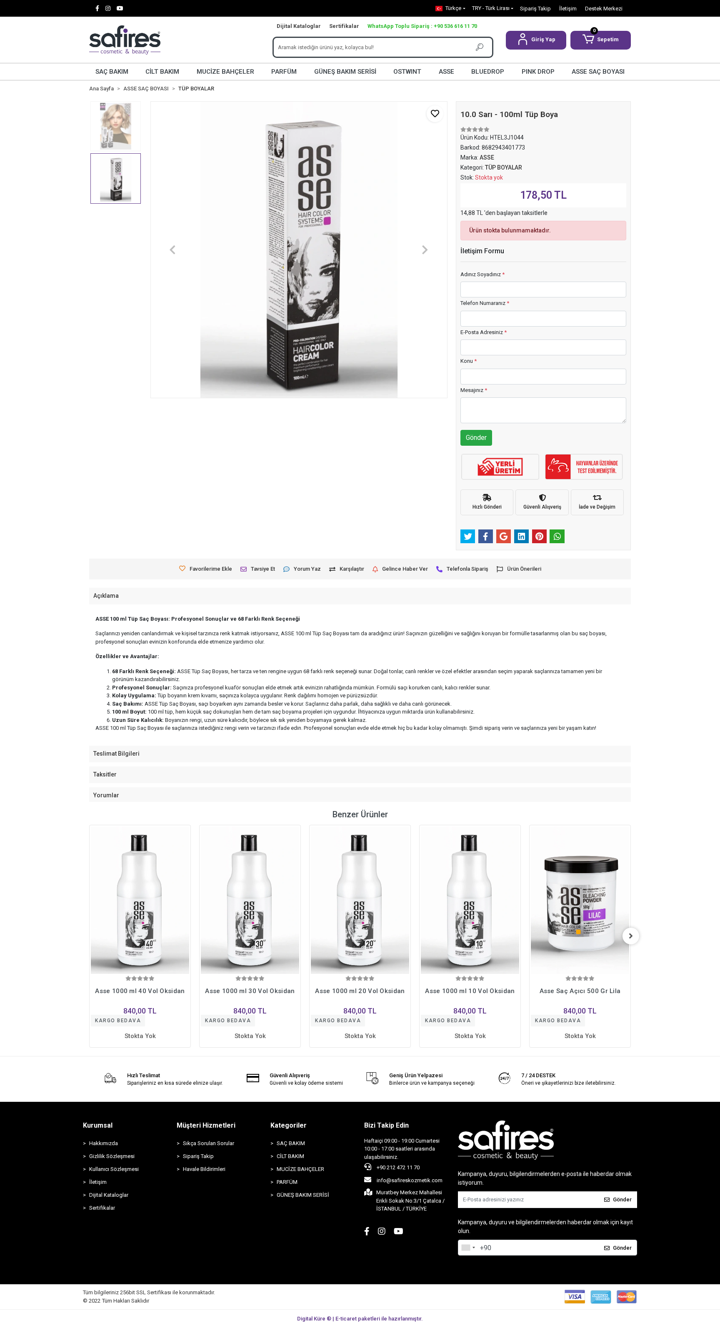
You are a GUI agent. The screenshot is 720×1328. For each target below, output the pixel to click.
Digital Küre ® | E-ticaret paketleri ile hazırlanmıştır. (360, 1319)
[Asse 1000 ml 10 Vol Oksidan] (360, 900)
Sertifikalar (344, 26)
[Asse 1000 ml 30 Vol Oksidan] (140, 900)
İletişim (568, 8)
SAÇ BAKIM (111, 71)
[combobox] (468, 1247)
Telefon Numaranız (484, 303)
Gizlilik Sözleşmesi (112, 1156)
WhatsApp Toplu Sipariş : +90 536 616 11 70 (422, 26)
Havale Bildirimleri (204, 1169)
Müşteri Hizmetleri (206, 1125)
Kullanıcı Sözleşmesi (114, 1169)
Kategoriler (288, 1125)
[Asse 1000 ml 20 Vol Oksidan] (250, 900)
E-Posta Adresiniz (483, 332)
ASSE (446, 71)
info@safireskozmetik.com (408, 1180)
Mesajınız (473, 390)
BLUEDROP (487, 71)
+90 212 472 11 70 (397, 1167)
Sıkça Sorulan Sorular (208, 1143)
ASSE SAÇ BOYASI (598, 71)
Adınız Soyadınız (482, 274)
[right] (630, 936)
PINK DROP (538, 71)
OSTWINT (407, 71)
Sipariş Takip (535, 8)
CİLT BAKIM (162, 71)
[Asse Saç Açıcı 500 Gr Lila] (470, 900)
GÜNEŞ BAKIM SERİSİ (345, 71)
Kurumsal (97, 1125)
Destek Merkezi (603, 8)
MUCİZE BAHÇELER (225, 71)
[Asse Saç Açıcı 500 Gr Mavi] (580, 900)
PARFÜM (284, 71)
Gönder (476, 438)
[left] (89, 936)
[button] (536, 40)
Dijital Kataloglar (299, 26)
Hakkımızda (103, 1143)
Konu (468, 361)
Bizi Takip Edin (386, 1125)
